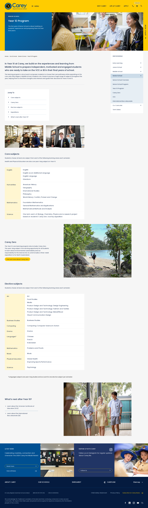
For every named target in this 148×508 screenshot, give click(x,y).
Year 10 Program (32, 56)
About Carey (10, 482)
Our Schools (13, 56)
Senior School (22, 56)
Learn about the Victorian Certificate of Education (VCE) (20, 407)
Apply (126, 6)
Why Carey (101, 6)
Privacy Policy (115, 493)
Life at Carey (115, 6)
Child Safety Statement (99, 493)
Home (6, 56)
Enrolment (76, 482)
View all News (11, 471)
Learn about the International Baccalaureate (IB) (17, 414)
